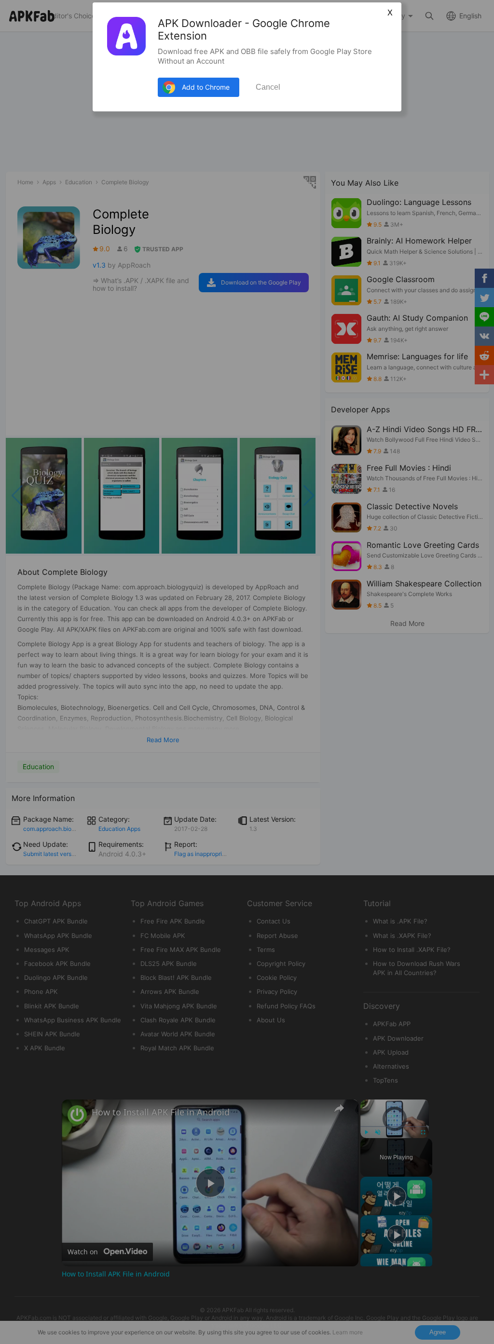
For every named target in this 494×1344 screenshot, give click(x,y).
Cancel (268, 87)
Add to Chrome (206, 87)
